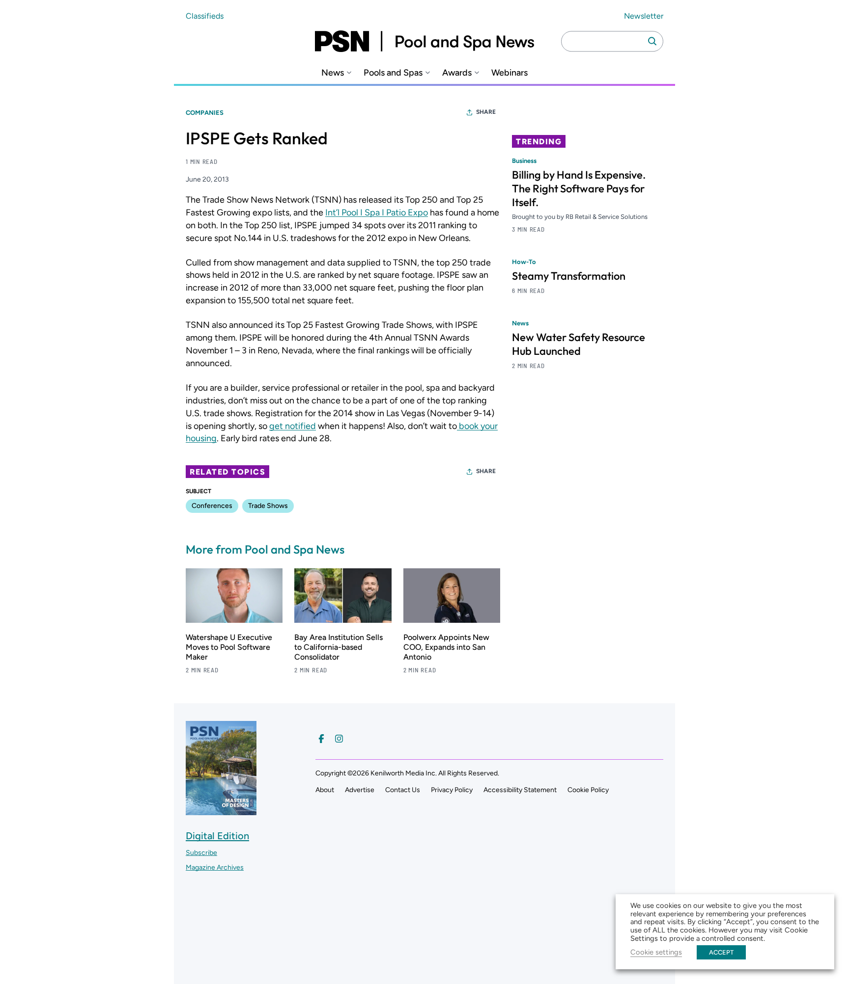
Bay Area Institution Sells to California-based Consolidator (338, 647)
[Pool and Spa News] (424, 41)
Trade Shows (268, 506)
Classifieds (205, 16)
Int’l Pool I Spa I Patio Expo (376, 212)
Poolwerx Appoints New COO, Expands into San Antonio (446, 647)
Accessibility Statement (520, 790)
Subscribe (201, 853)
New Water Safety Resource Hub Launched (578, 344)
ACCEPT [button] (721, 952)
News (332, 73)
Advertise (359, 790)
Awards (457, 73)
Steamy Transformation (568, 276)
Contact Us (402, 790)
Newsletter (643, 16)
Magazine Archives (215, 867)
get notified (292, 426)
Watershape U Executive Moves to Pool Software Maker (229, 647)
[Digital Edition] (221, 810)
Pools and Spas (393, 73)
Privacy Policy (452, 790)
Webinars (509, 73)
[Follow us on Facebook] (321, 739)
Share (486, 111)
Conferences (212, 506)
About (324, 790)
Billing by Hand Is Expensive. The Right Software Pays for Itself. (579, 188)
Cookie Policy (588, 790)
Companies (205, 112)
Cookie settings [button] (656, 952)
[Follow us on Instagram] (339, 739)
